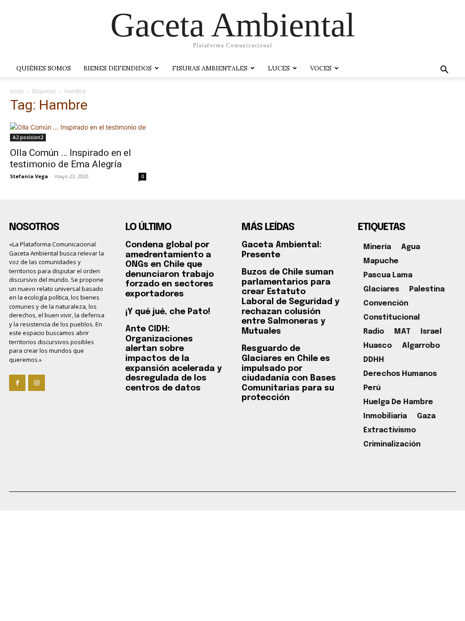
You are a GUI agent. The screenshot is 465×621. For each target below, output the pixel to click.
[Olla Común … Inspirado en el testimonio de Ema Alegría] (78, 131)
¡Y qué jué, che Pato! (167, 312)
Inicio (17, 91)
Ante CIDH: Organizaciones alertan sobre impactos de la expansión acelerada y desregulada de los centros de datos (173, 358)
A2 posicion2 (28, 137)
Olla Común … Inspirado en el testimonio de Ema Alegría (70, 158)
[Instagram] (36, 383)
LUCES (279, 68)
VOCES (320, 68)
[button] (444, 70)
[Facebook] (17, 383)
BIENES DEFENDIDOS (118, 68)
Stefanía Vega (29, 176)
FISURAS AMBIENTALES (209, 68)
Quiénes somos (43, 68)
